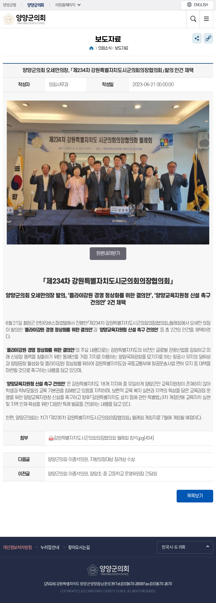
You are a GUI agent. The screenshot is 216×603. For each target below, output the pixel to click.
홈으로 (91, 48)
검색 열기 (193, 19)
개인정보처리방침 (17, 547)
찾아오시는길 (79, 547)
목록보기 (195, 496)
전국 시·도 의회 (173, 547)
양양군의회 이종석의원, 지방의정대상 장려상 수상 (91, 459)
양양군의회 (35, 5)
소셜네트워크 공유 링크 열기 (197, 38)
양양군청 (9, 5)
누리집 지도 (206, 19)
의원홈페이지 (65, 5)
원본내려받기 (108, 253)
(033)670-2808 (132, 584)
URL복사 (208, 38)
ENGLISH (201, 5)
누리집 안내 (49, 547)
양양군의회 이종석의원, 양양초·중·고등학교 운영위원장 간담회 (102, 474)
